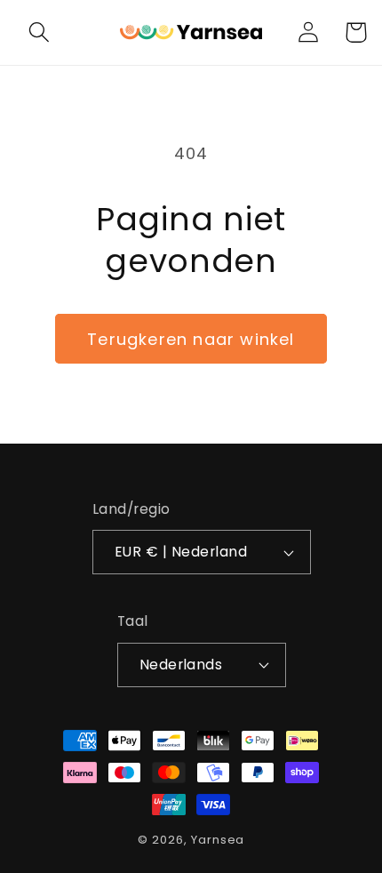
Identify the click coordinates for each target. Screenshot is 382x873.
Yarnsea (217, 839)
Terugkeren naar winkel (190, 339)
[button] (39, 32)
